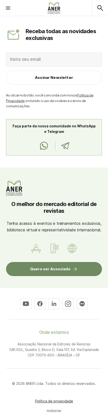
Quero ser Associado (50, 269)
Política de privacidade (54, 401)
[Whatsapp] (44, 146)
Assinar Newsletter (54, 77)
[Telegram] (65, 146)
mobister (54, 410)
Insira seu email (25, 59)
